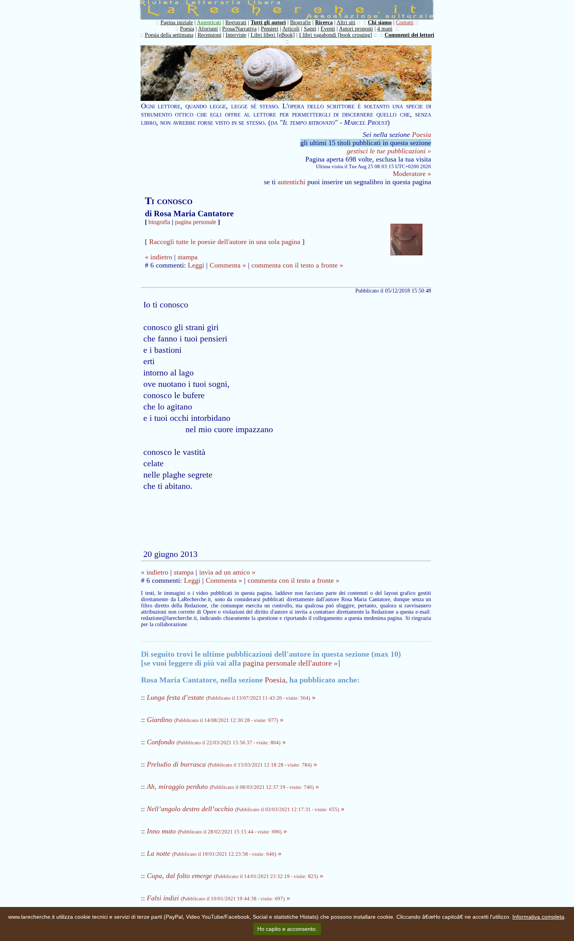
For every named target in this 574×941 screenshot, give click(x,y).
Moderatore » (412, 174)
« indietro (158, 257)
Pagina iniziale (176, 22)
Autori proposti (356, 29)
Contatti (405, 22)
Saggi (310, 29)
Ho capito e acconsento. (287, 929)
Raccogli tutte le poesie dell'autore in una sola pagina (224, 242)
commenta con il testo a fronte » (297, 265)
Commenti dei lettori (409, 35)
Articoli (290, 29)
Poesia (187, 29)
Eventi (328, 29)
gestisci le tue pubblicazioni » (389, 151)
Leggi (196, 265)
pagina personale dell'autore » (290, 663)
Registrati (235, 22)
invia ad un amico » (227, 572)
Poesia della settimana (169, 35)
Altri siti (346, 22)
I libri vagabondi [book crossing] (335, 35)
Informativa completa (538, 917)
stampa (188, 257)
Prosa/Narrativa (239, 29)
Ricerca (324, 22)
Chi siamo (380, 22)
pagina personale (195, 222)
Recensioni (209, 35)
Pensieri (269, 29)
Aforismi (208, 29)
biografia (159, 222)
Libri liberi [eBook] (273, 35)
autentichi (291, 182)
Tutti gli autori (268, 22)
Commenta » (228, 265)
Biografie (300, 22)
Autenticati (209, 22)
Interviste (236, 35)
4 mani (384, 29)
